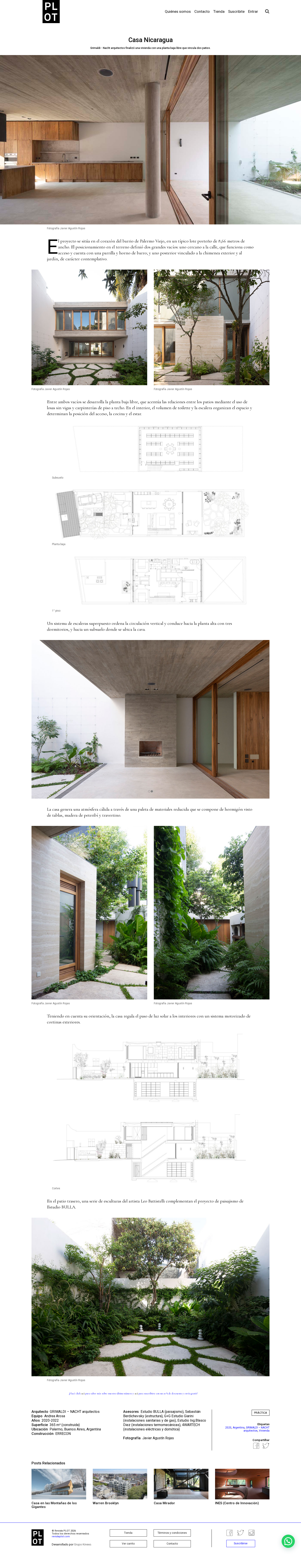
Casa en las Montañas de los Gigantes (54, 1505)
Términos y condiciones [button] (172, 1532)
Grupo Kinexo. (83, 1544)
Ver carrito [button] (128, 1543)
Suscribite (236, 11)
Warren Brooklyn (106, 1503)
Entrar (253, 11)
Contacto (202, 11)
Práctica (260, 1412)
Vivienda (264, 1430)
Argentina (239, 1427)
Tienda (219, 11)
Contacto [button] (172, 1543)
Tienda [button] (128, 1532)
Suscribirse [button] (240, 1543)
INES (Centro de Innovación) (237, 1503)
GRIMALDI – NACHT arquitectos (75, 1412)
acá (83, 1393)
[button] (288, 1541)
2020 (228, 1427)
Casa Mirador (164, 1503)
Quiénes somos (178, 11)
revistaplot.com (61, 1536)
